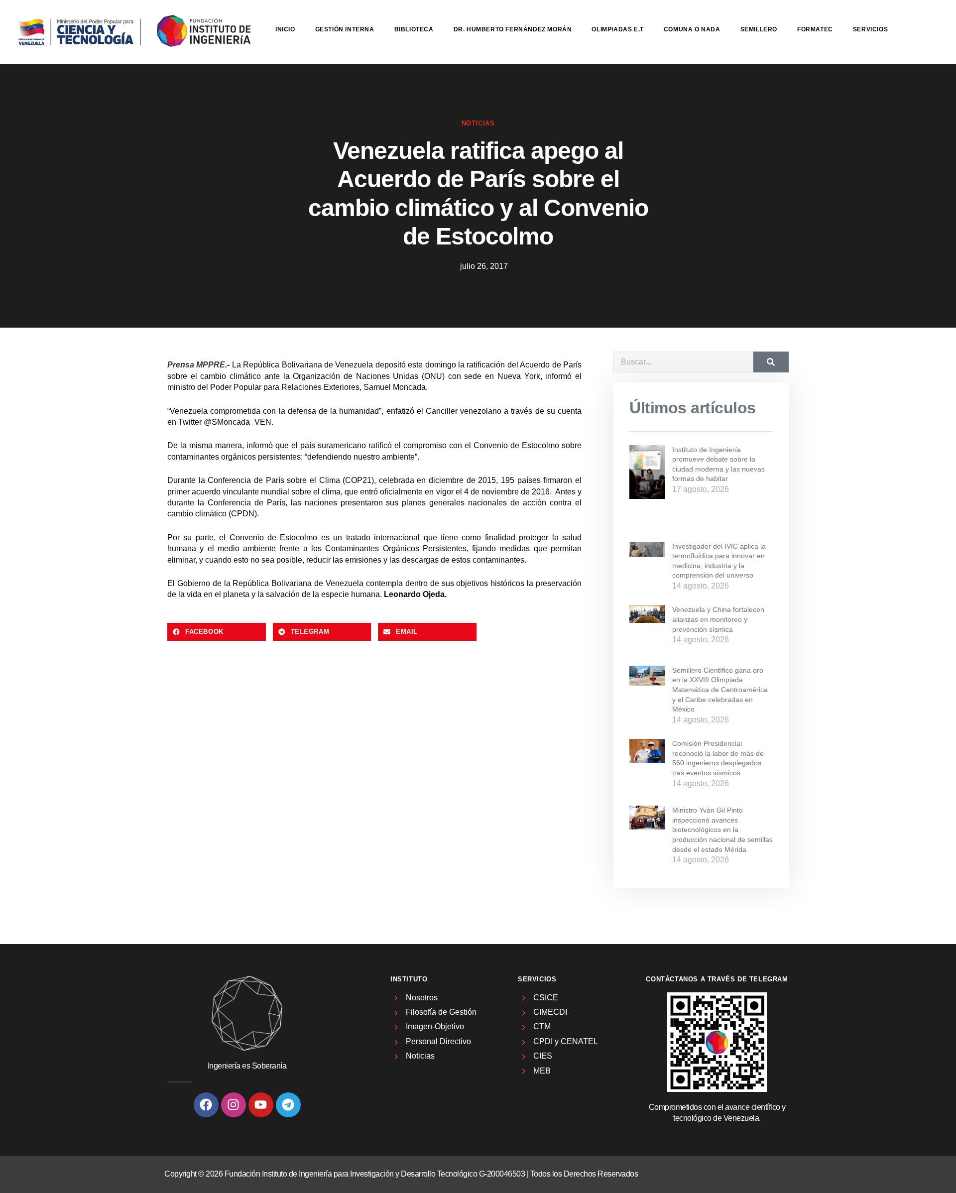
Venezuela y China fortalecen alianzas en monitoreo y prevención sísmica (718, 619)
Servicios (870, 29)
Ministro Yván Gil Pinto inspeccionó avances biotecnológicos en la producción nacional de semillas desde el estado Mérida (722, 829)
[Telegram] (288, 1104)
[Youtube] (260, 1104)
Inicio (285, 29)
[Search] (771, 362)
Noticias (478, 123)
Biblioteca (414, 29)
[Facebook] (206, 1104)
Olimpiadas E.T (617, 29)
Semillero (758, 29)
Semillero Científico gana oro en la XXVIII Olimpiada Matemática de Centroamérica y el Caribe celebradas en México (720, 689)
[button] (216, 632)
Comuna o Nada (692, 29)
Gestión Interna (344, 29)
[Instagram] (233, 1104)
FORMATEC (815, 29)
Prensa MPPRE (196, 364)
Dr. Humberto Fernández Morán (513, 29)
